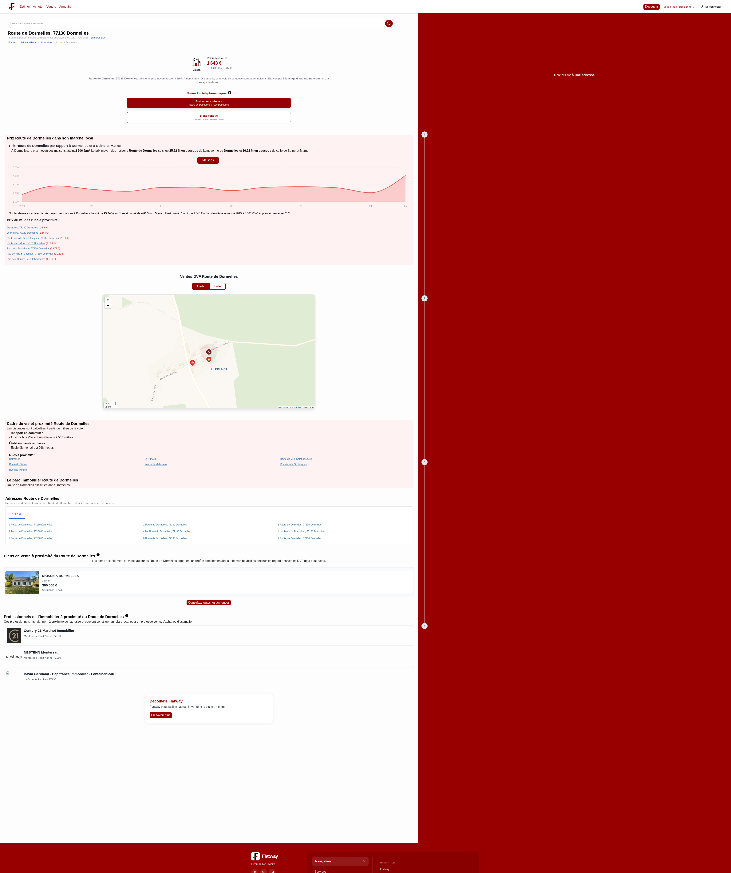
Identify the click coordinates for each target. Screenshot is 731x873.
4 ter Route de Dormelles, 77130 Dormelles (301, 531)
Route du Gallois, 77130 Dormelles (26, 243)
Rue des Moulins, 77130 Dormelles (26, 259)
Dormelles (21, 150)
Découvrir (651, 6)
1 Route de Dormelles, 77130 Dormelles (30, 524)
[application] (208, 187)
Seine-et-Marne (298, 150)
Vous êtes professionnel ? (678, 6)
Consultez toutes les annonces (209, 602)
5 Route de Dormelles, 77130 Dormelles (30, 538)
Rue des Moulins (18, 469)
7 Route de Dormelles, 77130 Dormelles (300, 538)
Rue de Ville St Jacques (293, 464)
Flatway (384, 869)
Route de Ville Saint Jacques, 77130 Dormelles (33, 238)
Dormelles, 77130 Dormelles (22, 227)
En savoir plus (98, 37)
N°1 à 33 (17, 513)
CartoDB (296, 407)
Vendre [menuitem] (51, 6)
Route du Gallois (18, 464)
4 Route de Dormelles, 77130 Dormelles (30, 531)
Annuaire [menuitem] (65, 6)
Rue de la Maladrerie (155, 464)
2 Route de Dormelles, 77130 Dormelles (165, 524)
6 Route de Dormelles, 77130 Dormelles (165, 538)
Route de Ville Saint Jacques (296, 458)
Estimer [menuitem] (25, 6)
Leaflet (284, 407)
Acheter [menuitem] (38, 6)
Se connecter (713, 6)
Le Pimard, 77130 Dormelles (22, 232)
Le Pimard (150, 458)
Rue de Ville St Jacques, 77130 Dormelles (30, 253)
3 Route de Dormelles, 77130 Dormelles (300, 524)
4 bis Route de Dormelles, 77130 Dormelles (167, 531)
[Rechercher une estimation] (389, 23)
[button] (208, 351)
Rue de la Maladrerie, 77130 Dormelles (28, 248)
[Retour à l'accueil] (11, 6)
